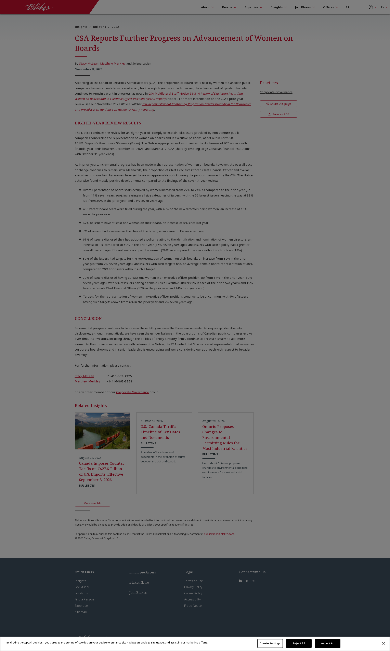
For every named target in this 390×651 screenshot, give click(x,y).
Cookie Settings (270, 643)
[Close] (383, 643)
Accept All (327, 643)
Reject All (299, 643)
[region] (195, 644)
